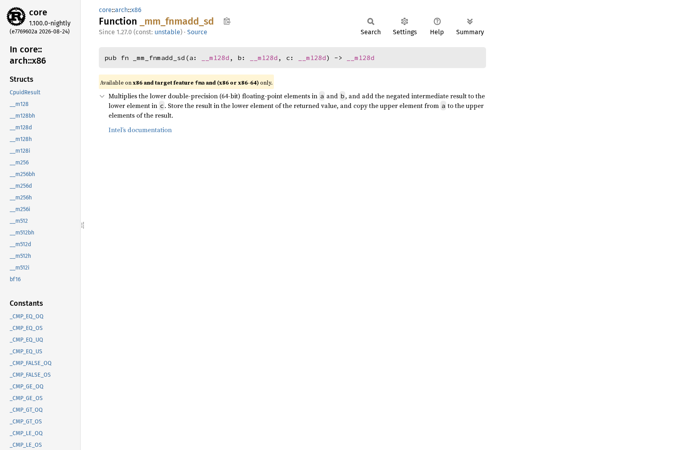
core (38, 12)
